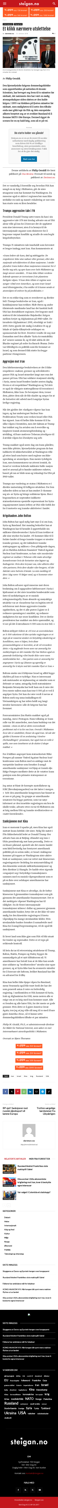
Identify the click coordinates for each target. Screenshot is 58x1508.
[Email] (36, 1091)
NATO (29, 1398)
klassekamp (41, 1389)
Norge (7, 1242)
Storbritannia (10, 1408)
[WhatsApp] (24, 1091)
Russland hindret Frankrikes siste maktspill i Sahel (23, 1277)
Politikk (7, 1250)
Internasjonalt (8, 24)
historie (19, 1385)
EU (6, 1380)
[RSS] (25, 1490)
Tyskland (45, 1408)
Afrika (18, 1376)
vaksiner (31, 1413)
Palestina (47, 1399)
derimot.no (9, 34)
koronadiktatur (15, 1394)
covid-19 (30, 1376)
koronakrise (28, 1394)
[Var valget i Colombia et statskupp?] (9, 1195)
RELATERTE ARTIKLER (15, 1159)
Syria (29, 1408)
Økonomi (8, 1246)
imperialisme (28, 1385)
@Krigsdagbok (9, 1376)
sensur (44, 1404)
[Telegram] (42, 1091)
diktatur (47, 1376)
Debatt (7, 1217)
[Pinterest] (18, 1091)
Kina (25, 1076)
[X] (11, 1091)
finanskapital (14, 1381)
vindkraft (7, 1418)
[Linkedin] (30, 1091)
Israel (19, 1076)
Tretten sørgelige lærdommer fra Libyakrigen (46, 1111)
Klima (6, 1394)
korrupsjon (39, 1394)
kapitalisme (23, 1390)
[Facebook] (5, 1091)
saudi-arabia (35, 1404)
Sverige (21, 1408)
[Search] (54, 3)
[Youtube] (39, 1490)
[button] (4, 3)
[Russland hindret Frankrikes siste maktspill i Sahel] (9, 1169)
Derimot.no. (49, 177)
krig (31, 1076)
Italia (6, 1390)
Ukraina (10, 1413)
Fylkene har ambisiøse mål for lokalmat (19, 1283)
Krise (6, 1399)
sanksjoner (24, 1404)
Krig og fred (18, 24)
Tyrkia (36, 1408)
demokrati (38, 1376)
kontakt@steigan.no (34, 1473)
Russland (39, 1076)
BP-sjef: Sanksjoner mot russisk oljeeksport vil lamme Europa (15, 1111)
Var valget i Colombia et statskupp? (34, 1192)
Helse (6, 1221)
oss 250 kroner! (47, 10)
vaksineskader (43, 1413)
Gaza (45, 1380)
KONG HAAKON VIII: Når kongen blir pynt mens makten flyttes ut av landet (27, 1290)
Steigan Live (39, 1500)
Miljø (6, 1237)
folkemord (25, 1380)
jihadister (13, 1390)
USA (47, 1076)
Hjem (5, 20)
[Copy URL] (49, 1091)
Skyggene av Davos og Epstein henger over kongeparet (26, 1271)
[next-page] (8, 1205)
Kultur (7, 1233)
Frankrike (36, 1380)
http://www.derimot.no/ (29, 1145)
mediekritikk (17, 1399)
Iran (12, 1076)
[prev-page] (4, 1205)
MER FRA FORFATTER (39, 1159)
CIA (23, 1376)
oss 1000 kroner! (46, 15)
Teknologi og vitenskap (14, 1254)
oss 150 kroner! (20, 10)
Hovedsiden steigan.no (23, 1500)
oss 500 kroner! (20, 15)
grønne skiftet (9, 1385)
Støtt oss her (29, 159)
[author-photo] (29, 1137)
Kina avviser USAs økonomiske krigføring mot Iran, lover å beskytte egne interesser (34, 1182)
